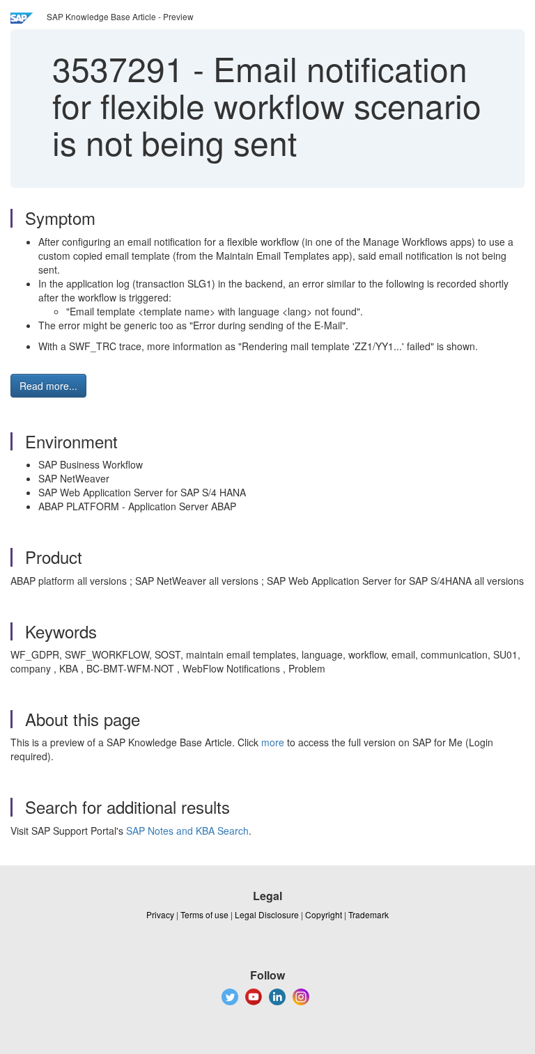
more (272, 742)
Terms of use (204, 914)
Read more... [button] (48, 386)
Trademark (368, 914)
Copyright (323, 914)
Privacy (160, 914)
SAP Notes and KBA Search (187, 830)
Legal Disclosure (267, 914)
